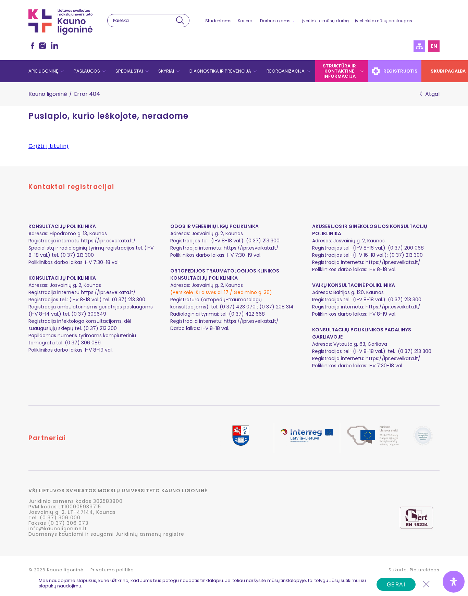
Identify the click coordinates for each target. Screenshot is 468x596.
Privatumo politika (112, 570)
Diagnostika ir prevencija (220, 71)
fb (32, 45)
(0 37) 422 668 (247, 313)
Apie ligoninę (43, 71)
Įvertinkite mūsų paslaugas (383, 21)
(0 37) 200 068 (406, 247)
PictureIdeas (425, 570)
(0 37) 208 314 (276, 306)
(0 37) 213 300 (406, 255)
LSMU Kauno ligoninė (60, 22)
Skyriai (166, 71)
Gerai (396, 584)
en (434, 46)
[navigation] (234, 71)
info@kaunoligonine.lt (57, 528)
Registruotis (400, 71)
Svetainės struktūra (419, 46)
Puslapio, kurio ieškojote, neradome (108, 116)
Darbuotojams (275, 21)
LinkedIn (54, 45)
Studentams (218, 21)
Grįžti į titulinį (48, 146)
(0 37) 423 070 (238, 306)
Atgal (432, 94)
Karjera (245, 21)
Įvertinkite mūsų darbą (325, 21)
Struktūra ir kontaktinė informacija (339, 71)
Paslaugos (87, 71)
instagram (42, 45)
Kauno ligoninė (47, 94)
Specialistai (129, 71)
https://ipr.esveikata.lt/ (108, 240)
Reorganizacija (286, 71)
